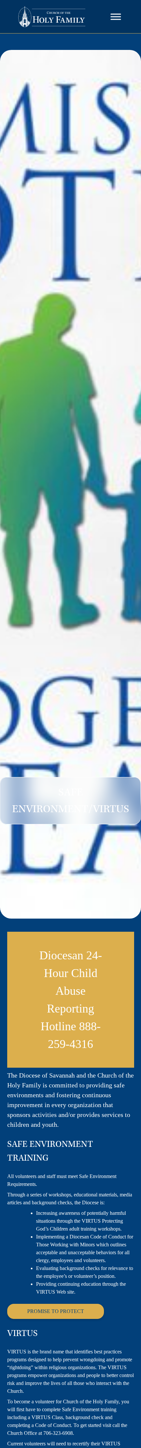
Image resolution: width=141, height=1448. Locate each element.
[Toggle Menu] (116, 16)
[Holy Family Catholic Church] (52, 17)
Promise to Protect (55, 1311)
